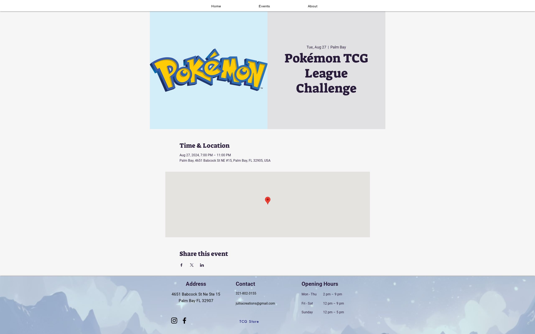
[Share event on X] (192, 265)
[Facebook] (184, 320)
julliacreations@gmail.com (255, 303)
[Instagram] (174, 320)
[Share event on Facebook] (181, 265)
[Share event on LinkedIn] (202, 265)
